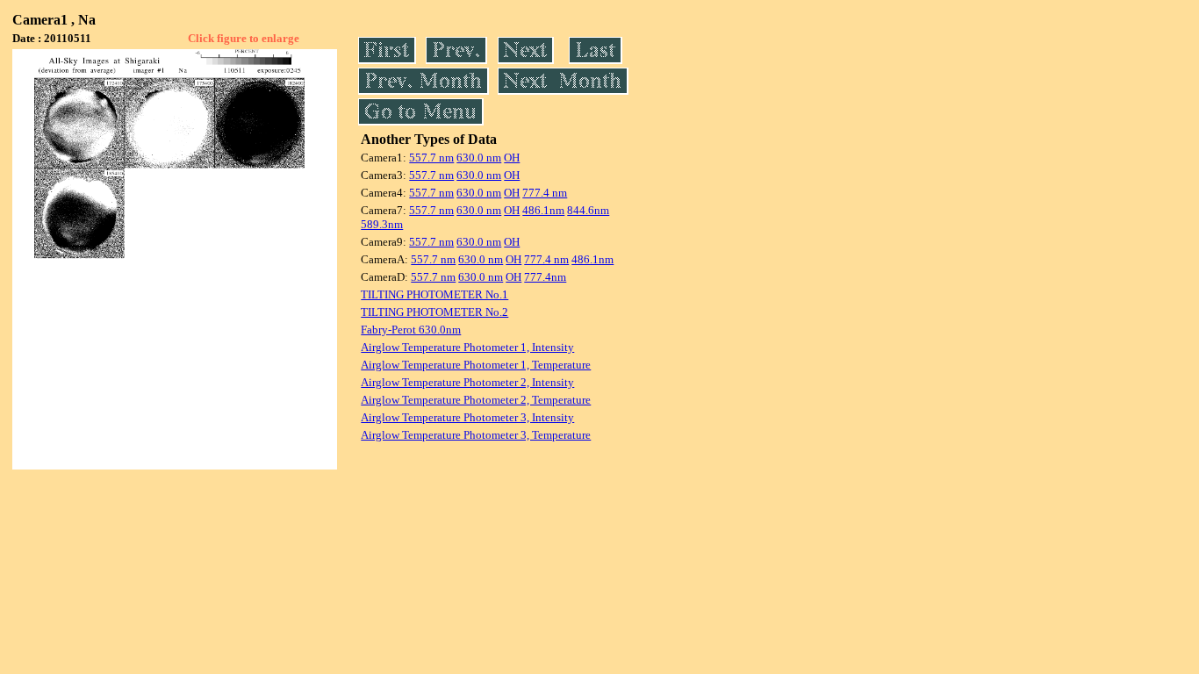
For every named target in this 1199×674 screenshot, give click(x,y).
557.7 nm (431, 157)
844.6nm (588, 210)
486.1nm (543, 210)
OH (512, 157)
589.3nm (382, 224)
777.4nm (545, 276)
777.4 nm (544, 192)
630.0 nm (478, 157)
